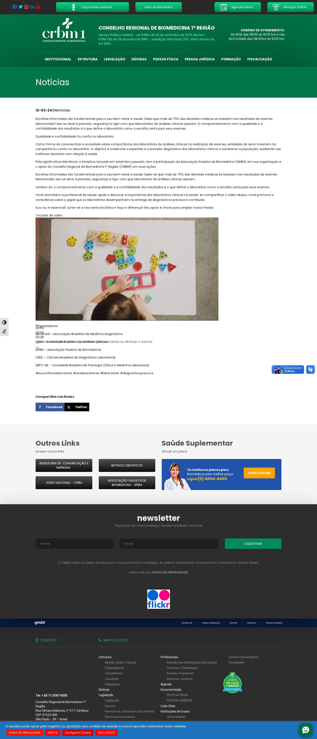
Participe (233, 623)
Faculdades (236, 662)
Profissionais (169, 657)
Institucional (58, 59)
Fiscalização (259, 59)
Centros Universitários (244, 657)
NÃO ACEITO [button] (106, 733)
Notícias (62, 110)
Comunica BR (187, 623)
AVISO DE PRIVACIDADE (25, 733)
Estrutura (87, 59)
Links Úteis (168, 706)
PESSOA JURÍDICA (200, 59)
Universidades (176, 717)
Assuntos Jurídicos (180, 679)
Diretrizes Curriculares (120, 717)
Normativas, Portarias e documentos (130, 711)
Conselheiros (113, 673)
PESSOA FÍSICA (165, 59)
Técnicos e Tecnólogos (182, 668)
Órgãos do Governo (274, 623)
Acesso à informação (211, 623)
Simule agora (259, 473)
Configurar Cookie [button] (78, 733)
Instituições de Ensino (175, 711)
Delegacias (112, 684)
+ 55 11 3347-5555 (54, 695)
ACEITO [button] (53, 733)
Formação (231, 59)
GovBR (40, 623)
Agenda (166, 684)
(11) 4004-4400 (212, 478)
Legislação (114, 59)
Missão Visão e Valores (120, 662)
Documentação (171, 689)
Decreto (110, 706)
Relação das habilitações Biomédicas (192, 662)
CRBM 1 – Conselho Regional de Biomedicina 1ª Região (64, 30)
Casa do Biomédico (158, 7)
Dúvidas (139, 59)
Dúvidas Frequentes (180, 673)
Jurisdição (112, 679)
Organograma (114, 668)
